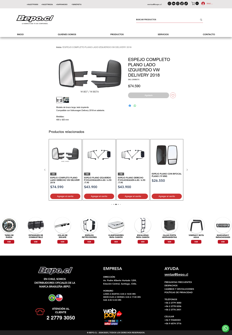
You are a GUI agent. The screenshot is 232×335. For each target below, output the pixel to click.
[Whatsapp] (169, 3)
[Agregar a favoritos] (173, 95)
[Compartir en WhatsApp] (135, 105)
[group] (116, 170)
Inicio (58, 47)
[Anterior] (44, 169)
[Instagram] (178, 3)
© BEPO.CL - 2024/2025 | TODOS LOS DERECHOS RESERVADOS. (116, 332)
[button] (195, 3)
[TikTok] (186, 3)
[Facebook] (182, 3)
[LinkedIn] (173, 3)
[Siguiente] (187, 169)
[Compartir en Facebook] (129, 105)
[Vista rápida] (65, 154)
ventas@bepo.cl (176, 274)
